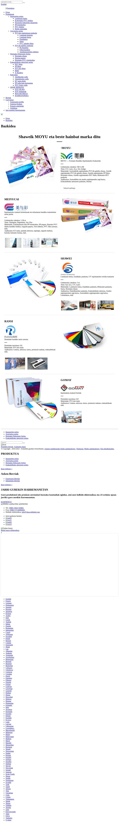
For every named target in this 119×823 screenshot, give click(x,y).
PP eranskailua (20, 25)
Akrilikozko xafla (21, 77)
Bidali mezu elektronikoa (10, 530)
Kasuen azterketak (17, 106)
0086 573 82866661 (17, 510)
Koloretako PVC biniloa (24, 21)
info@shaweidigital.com (31, 512)
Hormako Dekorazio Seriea (20, 54)
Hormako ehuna (21, 56)
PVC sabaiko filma (26, 43)
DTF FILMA (20, 89)
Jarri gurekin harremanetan (15, 110)
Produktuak (10, 14)
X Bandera (19, 73)
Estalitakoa (24, 39)
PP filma (18, 66)
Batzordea (14, 75)
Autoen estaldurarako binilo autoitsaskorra (59, 449)
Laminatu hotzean (26, 35)
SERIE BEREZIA (17, 87)
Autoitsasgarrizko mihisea (29, 52)
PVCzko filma (20, 69)
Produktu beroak (7, 447)
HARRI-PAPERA (22, 96)
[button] (69, 188)
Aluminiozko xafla (22, 79)
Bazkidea (9, 120)
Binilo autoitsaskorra (91, 449)
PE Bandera (24, 48)
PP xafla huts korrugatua (24, 83)
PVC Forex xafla (21, 85)
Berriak (8, 98)
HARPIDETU (6, 502)
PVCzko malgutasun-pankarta (26, 33)
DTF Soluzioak (20, 91)
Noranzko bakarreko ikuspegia (26, 23)
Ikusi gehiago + (6, 469)
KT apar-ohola (20, 81)
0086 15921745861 (16, 508)
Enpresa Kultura (16, 104)
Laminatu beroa (25, 37)
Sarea (22, 41)
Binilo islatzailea (21, 29)
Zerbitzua (13, 108)
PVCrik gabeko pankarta (24, 46)
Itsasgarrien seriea (16, 16)
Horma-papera (20, 58)
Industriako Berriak (13, 481)
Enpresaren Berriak (13, 479)
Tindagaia (79, 449)
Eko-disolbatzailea (107, 449)
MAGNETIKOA (21, 94)
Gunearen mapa (20, 447)
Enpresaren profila (17, 102)
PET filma (18, 64)
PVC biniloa (19, 27)
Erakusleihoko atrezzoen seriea (21, 62)
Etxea (8, 12)
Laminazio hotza (21, 18)
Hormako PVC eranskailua (25, 60)
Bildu (17, 71)
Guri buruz (10, 100)
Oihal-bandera (25, 50)
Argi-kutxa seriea (16, 31)
